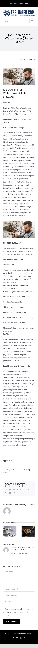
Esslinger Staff (9, 470)
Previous (23, 59)
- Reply (22, 549)
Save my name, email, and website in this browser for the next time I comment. (18, 612)
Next (31, 59)
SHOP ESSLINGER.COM (16, 3)
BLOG (26, 3)
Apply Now (7, 460)
